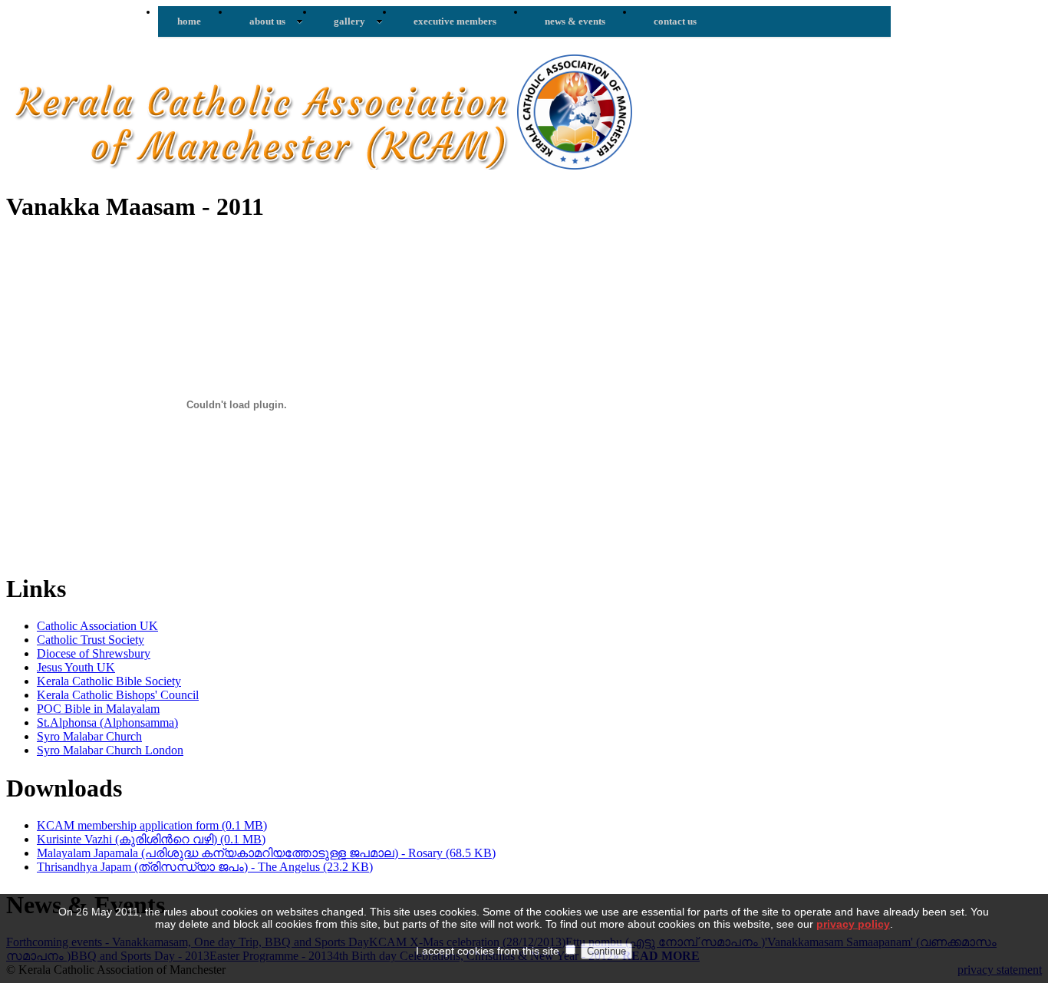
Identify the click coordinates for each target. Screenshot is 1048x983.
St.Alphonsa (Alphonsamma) (107, 722)
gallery (349, 21)
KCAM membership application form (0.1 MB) (152, 825)
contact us (675, 21)
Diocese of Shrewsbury (93, 653)
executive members (455, 21)
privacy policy (853, 924)
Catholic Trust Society (90, 639)
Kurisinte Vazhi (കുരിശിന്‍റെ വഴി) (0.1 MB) (151, 839)
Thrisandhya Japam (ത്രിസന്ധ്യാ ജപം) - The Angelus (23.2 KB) (205, 866)
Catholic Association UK (97, 625)
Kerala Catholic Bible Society (109, 681)
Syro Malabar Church (89, 736)
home (189, 21)
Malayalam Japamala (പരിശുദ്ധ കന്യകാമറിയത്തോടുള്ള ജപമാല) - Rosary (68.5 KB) (266, 852)
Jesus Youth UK (76, 667)
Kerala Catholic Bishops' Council (118, 694)
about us (267, 21)
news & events (575, 21)
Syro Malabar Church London (110, 750)
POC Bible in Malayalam (98, 708)
